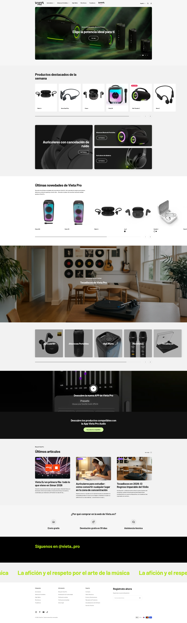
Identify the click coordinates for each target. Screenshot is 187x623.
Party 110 (67, 229)
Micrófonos (83, 3)
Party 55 (111, 108)
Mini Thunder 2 (136, 108)
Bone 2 (158, 108)
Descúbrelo (93, 24)
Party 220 (37, 229)
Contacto (88, 591)
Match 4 (39, 108)
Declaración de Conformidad (65, 594)
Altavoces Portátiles (62, 3)
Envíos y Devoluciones (91, 597)
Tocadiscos (92, 3)
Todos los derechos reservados (51, 617)
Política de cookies (63, 597)
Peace (86, 108)
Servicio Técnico (90, 605)
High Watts (75, 3)
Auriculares (50, 3)
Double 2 (156, 229)
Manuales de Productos (91, 600)
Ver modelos (93, 288)
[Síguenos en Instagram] (36, 612)
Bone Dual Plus (65, 108)
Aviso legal (61, 602)
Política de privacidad (63, 600)
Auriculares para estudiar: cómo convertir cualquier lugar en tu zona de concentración (93, 486)
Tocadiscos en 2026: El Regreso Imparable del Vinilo (133, 485)
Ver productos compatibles (93, 429)
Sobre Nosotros (90, 594)
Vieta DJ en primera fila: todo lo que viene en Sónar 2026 (52, 483)
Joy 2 (125, 229)
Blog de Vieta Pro (62, 591)
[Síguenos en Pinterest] (40, 612)
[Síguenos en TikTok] (47, 612)
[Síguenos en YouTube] (43, 612)
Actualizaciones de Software (93, 602)
